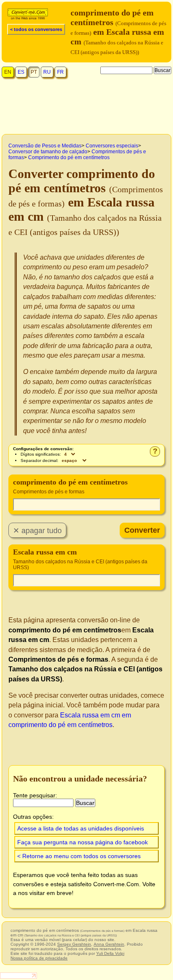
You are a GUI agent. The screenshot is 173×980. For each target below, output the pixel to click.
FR (60, 72)
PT (34, 72)
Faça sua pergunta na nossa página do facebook (82, 842)
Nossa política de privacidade (39, 958)
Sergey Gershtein (74, 944)
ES (21, 72)
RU (47, 72)
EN (7, 72)
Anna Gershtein (109, 944)
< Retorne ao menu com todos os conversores (79, 856)
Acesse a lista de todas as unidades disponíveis (80, 828)
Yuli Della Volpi (110, 953)
